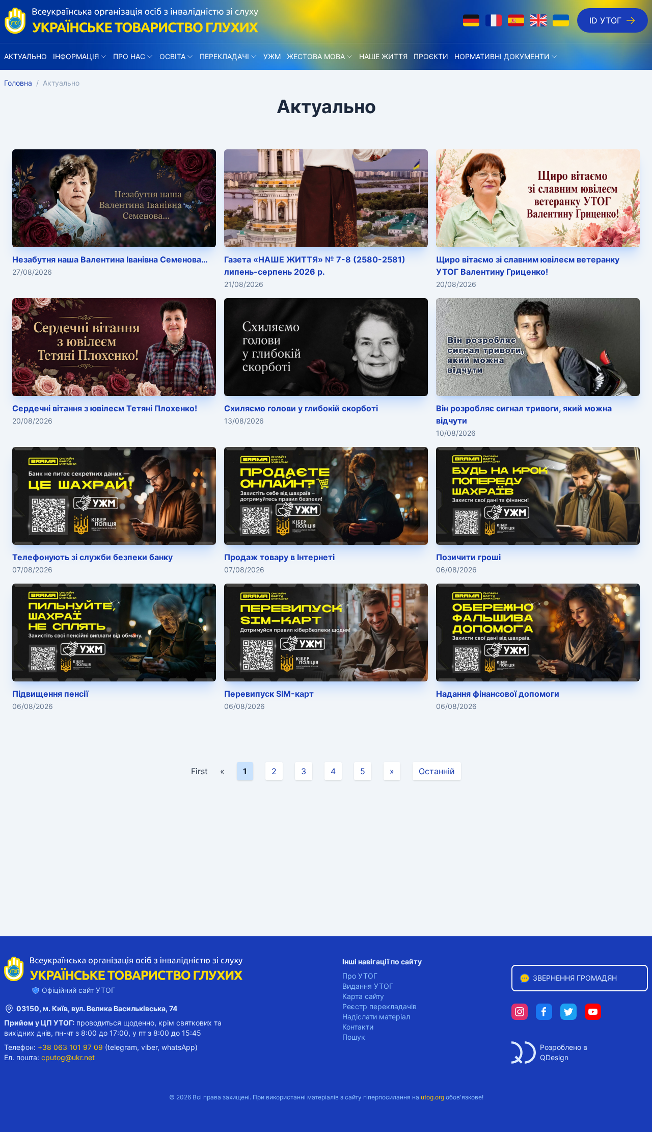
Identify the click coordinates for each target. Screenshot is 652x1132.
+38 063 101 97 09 (70, 1047)
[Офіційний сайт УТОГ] (131, 20)
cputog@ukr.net (68, 1057)
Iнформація (76, 56)
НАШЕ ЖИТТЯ (383, 56)
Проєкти (431, 56)
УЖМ (272, 56)
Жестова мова (316, 56)
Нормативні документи (502, 56)
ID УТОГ (605, 20)
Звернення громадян (575, 977)
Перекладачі (224, 56)
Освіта (172, 56)
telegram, (123, 1047)
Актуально (25, 56)
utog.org (432, 1097)
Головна (18, 82)
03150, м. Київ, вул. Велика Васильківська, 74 (96, 1008)
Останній (437, 771)
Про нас (129, 56)
